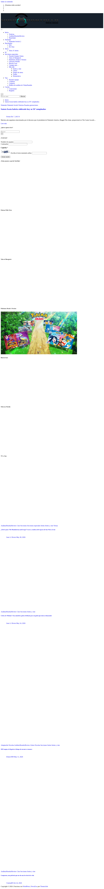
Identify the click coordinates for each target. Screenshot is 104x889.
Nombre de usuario (7, 142)
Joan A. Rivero (11, 537)
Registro (11, 90)
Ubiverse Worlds (14, 61)
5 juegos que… (14, 65)
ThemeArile (44, 886)
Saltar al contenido (7, 2)
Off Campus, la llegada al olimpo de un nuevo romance (16, 749)
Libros (15, 70)
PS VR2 (11, 47)
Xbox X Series (13, 50)
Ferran (8, 116)
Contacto (12, 83)
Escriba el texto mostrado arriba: (21, 153)
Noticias (11, 34)
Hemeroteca (17, 76)
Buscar (23, 96)
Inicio (7, 32)
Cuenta (7, 87)
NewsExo (34, 886)
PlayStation (8, 43)
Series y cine (17, 69)
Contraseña (4, 144)
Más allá (11, 67)
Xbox (7, 49)
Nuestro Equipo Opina (16, 56)
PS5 (10, 45)
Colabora (12, 81)
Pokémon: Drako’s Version (17, 60)
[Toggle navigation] (1, 29)
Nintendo (8, 40)
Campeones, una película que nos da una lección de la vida (17, 875)
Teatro (15, 74)
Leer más (4, 123)
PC (6, 52)
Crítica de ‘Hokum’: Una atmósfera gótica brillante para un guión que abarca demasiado (26, 615)
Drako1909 (10, 757)
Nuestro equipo (14, 80)
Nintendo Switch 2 (15, 41)
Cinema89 (9, 883)
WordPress (26, 886)
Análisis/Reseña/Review (17, 36)
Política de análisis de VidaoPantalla (20, 85)
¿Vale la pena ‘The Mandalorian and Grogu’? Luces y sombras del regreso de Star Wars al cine (28, 529)
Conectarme (13, 89)
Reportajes (12, 38)
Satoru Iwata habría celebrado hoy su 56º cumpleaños (22, 102)
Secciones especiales (11, 54)
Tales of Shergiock (15, 58)
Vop (6, 78)
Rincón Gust (13, 63)
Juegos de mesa (18, 72)
